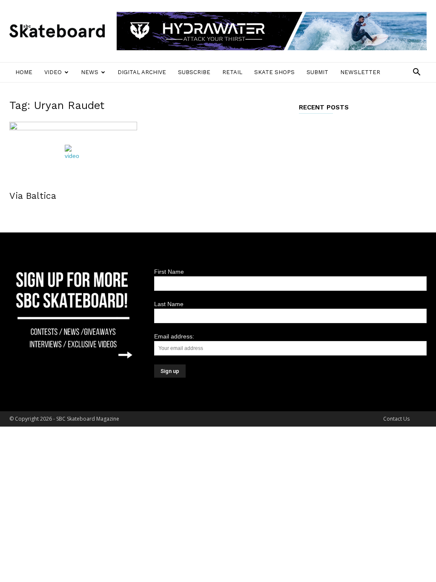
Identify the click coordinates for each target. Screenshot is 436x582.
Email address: (174, 336)
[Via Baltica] (73, 153)
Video (53, 72)
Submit (317, 72)
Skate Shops (274, 72)
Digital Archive (142, 72)
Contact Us (396, 418)
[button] (416, 73)
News (89, 72)
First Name (169, 271)
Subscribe (194, 72)
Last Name (169, 304)
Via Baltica (32, 195)
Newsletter (360, 72)
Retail (232, 72)
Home (23, 72)
